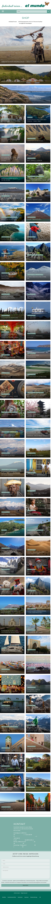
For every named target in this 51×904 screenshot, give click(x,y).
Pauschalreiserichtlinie (12, 897)
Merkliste (4, 897)
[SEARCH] (48, 11)
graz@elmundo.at (29, 840)
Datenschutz (20, 897)
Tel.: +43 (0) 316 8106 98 (23, 834)
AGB (40, 897)
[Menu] (2, 11)
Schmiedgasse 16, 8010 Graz (20, 833)
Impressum (26, 897)
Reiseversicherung (33, 897)
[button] (25, 885)
